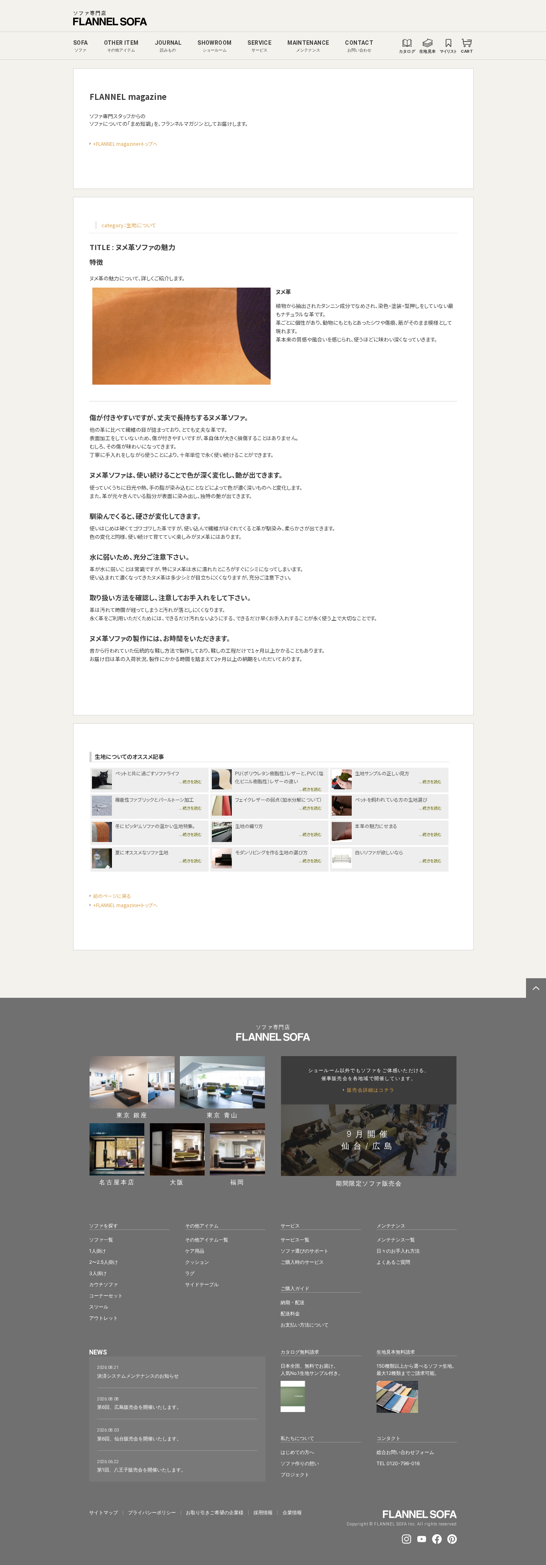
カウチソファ (103, 1284)
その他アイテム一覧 (206, 1240)
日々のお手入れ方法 (398, 1251)
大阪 (177, 1181)
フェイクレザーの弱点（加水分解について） (278, 799)
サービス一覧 (295, 1240)
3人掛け (98, 1273)
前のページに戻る (112, 895)
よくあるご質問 (393, 1262)
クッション (197, 1262)
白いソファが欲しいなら (379, 852)
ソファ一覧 (101, 1240)
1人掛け (97, 1251)
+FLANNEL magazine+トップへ (125, 143)
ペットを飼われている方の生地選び (391, 799)
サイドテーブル (202, 1284)
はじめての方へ (297, 1452)
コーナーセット (106, 1296)
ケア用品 (194, 1251)
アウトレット (103, 1318)
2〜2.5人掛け (103, 1262)
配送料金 (290, 1314)
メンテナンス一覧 (396, 1240)
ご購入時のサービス (302, 1262)
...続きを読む (190, 781)
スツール (98, 1307)
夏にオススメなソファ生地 (141, 852)
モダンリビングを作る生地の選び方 (271, 852)
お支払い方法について (305, 1325)
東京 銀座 (132, 1114)
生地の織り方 (249, 825)
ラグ (190, 1273)
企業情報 (292, 1512)
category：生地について (129, 225)
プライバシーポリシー (152, 1512)
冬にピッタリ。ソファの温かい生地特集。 (155, 825)
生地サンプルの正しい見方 (382, 773)
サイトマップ (103, 1512)
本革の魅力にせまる (376, 825)
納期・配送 (293, 1302)
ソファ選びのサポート (305, 1251)
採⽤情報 (263, 1512)
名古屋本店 (117, 1181)
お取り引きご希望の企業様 (214, 1512)
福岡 (237, 1181)
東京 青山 (222, 1114)
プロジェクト (295, 1475)
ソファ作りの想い (300, 1463)
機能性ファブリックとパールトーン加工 (154, 799)
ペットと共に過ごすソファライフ (147, 773)
